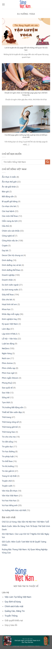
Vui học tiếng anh (10, 505)
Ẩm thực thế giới (9, 182)
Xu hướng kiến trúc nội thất (14, 510)
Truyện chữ (7, 481)
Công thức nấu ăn (10, 240)
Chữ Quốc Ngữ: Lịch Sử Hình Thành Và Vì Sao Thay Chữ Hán (26, 641)
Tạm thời (6, 402)
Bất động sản (8, 196)
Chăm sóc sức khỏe (11, 231)
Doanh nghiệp (8, 275)
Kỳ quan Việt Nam (10, 324)
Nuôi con (6, 358)
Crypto (5, 245)
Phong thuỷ (7, 383)
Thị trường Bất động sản (12, 407)
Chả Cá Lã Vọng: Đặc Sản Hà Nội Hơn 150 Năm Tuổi (25, 522)
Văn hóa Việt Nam (10, 495)
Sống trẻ (5, 397)
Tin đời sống (7, 442)
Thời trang (6, 417)
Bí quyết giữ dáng (9, 201)
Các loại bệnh (8, 211)
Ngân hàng (7, 353)
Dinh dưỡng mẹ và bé (11, 265)
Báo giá (5, 191)
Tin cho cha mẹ (9, 437)
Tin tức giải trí (8, 471)
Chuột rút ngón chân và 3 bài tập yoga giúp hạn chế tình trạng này (26, 94)
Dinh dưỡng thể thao (11, 270)
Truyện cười (7, 486)
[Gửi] (47, 161)
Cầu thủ (5, 226)
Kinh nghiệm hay (9, 319)
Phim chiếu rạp (8, 368)
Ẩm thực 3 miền (9, 177)
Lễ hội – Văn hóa (9, 338)
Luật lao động (8, 343)
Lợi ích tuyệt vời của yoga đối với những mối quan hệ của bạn (26, 49)
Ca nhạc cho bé (9, 206)
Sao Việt (5, 392)
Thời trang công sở (10, 422)
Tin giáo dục (7, 446)
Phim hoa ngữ (8, 373)
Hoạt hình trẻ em (9, 304)
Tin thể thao (7, 461)
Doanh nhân (7, 280)
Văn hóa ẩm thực (9, 491)
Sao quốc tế (7, 388)
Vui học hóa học (9, 500)
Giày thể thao (8, 294)
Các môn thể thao (10, 216)
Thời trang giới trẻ (10, 427)
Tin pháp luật (8, 456)
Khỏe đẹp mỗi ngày (10, 314)
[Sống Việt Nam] (26, 4)
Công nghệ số (8, 236)
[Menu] (3, 4)
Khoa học (6, 309)
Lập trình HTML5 (9, 334)
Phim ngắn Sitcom (10, 378)
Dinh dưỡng (7, 260)
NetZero (5, 348)
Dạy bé (5, 250)
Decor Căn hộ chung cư (12, 255)
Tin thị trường (8, 466)
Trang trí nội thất (9, 476)
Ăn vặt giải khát (9, 187)
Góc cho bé (7, 299)
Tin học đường (8, 451)
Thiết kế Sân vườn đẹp (12, 412)
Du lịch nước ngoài (10, 285)
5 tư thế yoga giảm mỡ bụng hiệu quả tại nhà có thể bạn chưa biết (26, 136)
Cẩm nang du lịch (10, 221)
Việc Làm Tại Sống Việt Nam (18, 597)
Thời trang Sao (8, 432)
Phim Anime (7, 363)
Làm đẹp (6, 329)
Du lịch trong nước (10, 289)
